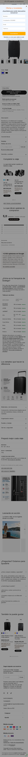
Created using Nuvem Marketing (14, 39)
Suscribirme (14, 33)
